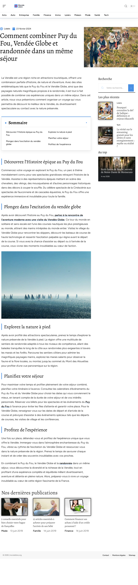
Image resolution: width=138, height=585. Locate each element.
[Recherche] (126, 6)
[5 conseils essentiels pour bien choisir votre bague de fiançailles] (14, 507)
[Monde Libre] (19, 6)
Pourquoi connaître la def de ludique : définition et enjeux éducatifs (125, 113)
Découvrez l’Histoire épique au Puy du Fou (24, 133)
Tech (118, 125)
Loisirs (119, 103)
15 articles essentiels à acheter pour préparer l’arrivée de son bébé (44, 522)
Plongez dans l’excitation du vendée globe (23, 142)
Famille (37, 530)
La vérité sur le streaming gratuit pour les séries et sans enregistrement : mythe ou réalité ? (125, 137)
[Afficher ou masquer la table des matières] (57, 122)
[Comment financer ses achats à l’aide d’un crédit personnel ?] (78, 507)
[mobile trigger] (5, 6)
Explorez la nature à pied (60, 132)
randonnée (65, 463)
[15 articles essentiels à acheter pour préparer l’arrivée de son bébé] (46, 507)
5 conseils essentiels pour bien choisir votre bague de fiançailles (13, 522)
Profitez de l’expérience (59, 144)
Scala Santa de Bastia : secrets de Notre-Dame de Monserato (117, 170)
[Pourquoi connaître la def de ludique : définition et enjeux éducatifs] (105, 111)
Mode (4, 530)
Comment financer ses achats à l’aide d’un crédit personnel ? (77, 522)
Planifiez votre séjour (58, 138)
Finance (69, 530)
